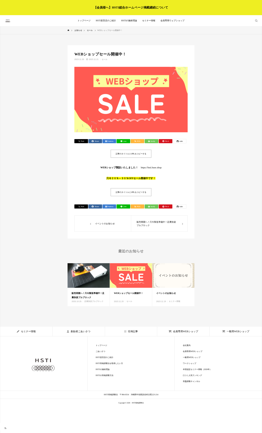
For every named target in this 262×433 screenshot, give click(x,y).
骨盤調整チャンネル (191, 381)
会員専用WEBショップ (192, 351)
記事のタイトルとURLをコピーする (131, 154)
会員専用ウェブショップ (172, 20)
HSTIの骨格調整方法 (104, 375)
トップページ (84, 20)
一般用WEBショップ (191, 357)
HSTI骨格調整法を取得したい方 (109, 363)
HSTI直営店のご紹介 (106, 20)
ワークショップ (189, 363)
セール (104, 59)
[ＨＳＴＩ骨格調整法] (8, 20)
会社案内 (186, 345)
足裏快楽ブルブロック (93, 301)
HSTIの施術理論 (129, 20)
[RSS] (5, 427)
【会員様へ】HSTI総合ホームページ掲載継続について (131, 7)
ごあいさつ (100, 351)
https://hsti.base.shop (151, 167)
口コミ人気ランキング (192, 375)
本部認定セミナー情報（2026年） (197, 369)
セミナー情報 (148, 20)
